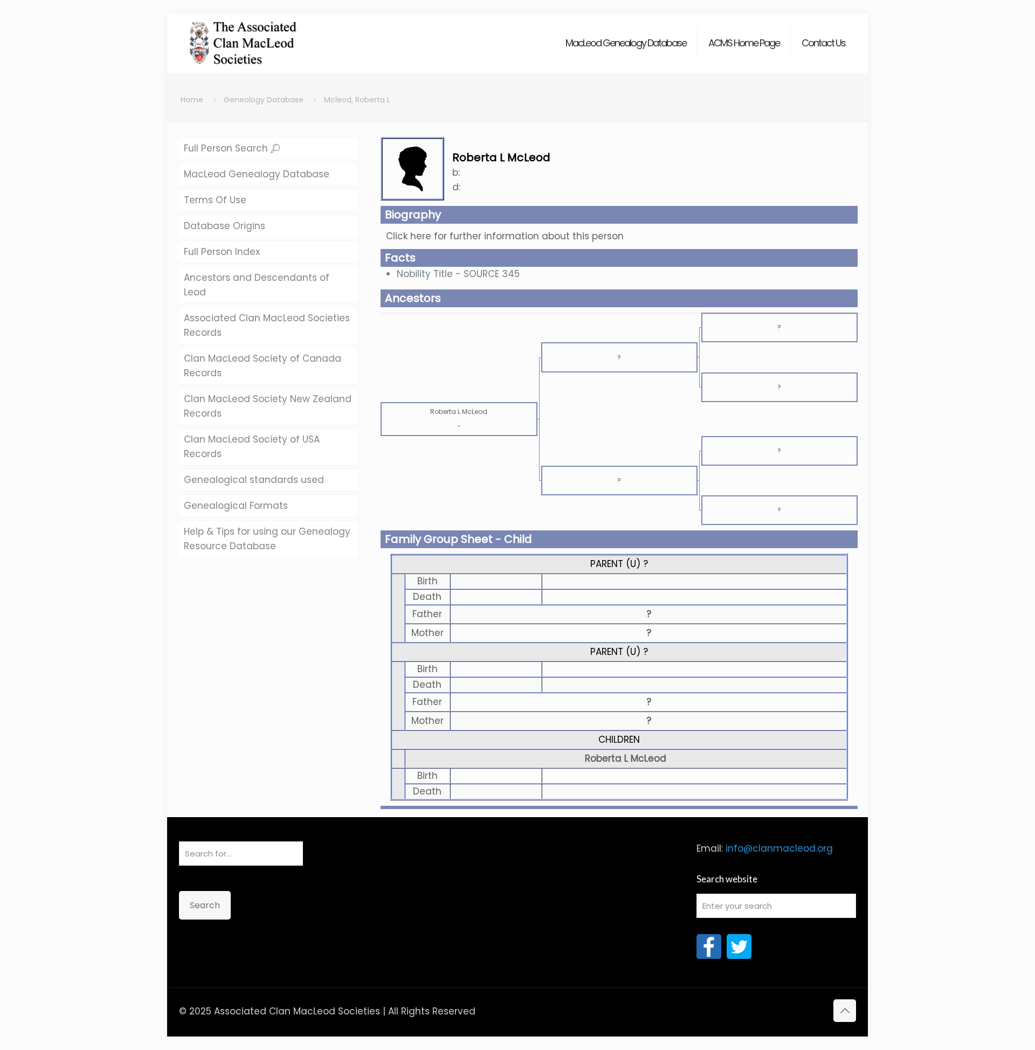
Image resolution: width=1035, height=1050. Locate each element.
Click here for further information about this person (505, 236)
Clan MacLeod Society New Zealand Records (267, 406)
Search (205, 905)
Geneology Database (263, 99)
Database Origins (224, 225)
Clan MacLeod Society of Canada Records (262, 365)
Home (192, 99)
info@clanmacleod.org (779, 848)
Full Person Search (227, 148)
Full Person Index (222, 251)
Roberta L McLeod (625, 758)
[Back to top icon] (844, 1010)
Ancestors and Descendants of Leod (256, 285)
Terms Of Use (215, 200)
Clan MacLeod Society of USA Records (252, 446)
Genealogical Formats (236, 505)
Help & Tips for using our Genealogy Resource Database (267, 538)
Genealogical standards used (254, 479)
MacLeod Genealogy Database (256, 174)
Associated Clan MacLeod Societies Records (267, 325)
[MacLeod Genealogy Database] (243, 37)
